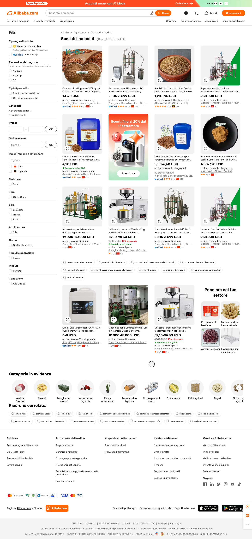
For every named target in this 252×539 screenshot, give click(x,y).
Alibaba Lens (24, 508)
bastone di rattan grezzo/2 (147, 421)
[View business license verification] (157, 534)
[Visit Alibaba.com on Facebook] (205, 484)
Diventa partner (211, 471)
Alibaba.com (188, 508)
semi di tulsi (66, 414)
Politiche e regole (65, 481)
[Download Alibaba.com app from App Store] (208, 508)
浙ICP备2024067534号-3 (213, 533)
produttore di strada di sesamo (199, 262)
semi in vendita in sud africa (116, 414)
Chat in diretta (161, 451)
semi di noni (20, 414)
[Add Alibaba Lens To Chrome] (57, 508)
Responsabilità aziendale (20, 458)
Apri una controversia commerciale (172, 458)
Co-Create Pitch (15, 451)
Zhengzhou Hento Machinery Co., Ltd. (128, 103)
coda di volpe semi (210, 414)
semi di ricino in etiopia (113, 262)
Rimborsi (158, 464)
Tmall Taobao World (109, 523)
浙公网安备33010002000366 (182, 533)
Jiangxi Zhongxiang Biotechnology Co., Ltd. (82, 174)
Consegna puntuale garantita (71, 458)
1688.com (91, 523)
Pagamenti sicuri (65, 445)
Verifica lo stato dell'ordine (217, 458)
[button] (152, 13)
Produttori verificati (115, 445)
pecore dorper (177, 421)
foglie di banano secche (205, 421)
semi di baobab (43, 414)
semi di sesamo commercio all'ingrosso (113, 270)
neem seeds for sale (84, 421)
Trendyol (162, 523)
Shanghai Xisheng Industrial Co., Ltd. (128, 250)
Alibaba (65, 32)
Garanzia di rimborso (66, 451)
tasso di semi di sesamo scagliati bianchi (154, 262)
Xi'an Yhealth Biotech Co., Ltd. (216, 171)
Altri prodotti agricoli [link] (101, 32)
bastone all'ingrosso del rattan (154, 414)
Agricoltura (80, 32)
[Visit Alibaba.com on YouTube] (232, 484)
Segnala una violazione (166, 477)
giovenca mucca (23, 421)
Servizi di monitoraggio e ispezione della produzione (77, 473)
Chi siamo (12, 438)
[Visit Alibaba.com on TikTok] (239, 484)
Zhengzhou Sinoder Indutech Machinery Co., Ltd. (82, 244)
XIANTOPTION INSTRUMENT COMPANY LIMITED (221, 103)
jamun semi (87, 414)
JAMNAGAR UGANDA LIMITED (171, 103)
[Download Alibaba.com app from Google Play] (233, 508)
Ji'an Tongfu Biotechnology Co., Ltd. (173, 175)
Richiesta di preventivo (117, 451)
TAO (153, 523)
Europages (176, 523)
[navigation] (33, 199)
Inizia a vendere (211, 451)
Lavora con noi (14, 464)
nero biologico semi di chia (207, 270)
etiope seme (185, 414)
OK (51, 129)
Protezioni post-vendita (68, 464)
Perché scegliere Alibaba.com (23, 445)
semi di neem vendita (114, 421)
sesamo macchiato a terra (79, 262)
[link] (247, 506)
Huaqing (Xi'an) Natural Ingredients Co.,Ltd (82, 103)
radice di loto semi (76, 270)
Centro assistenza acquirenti (169, 445)
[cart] (197, 13)
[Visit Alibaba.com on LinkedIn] (212, 484)
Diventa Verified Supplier (216, 464)
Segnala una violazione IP (167, 471)
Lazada (126, 523)
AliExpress (77, 523)
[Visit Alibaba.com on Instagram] (226, 484)
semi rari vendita (75, 277)
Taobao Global (140, 523)
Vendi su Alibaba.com (214, 445)
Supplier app (128, 508)
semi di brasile (149, 270)
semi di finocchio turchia (52, 421)
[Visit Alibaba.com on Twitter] (219, 484)
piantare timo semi (175, 270)
